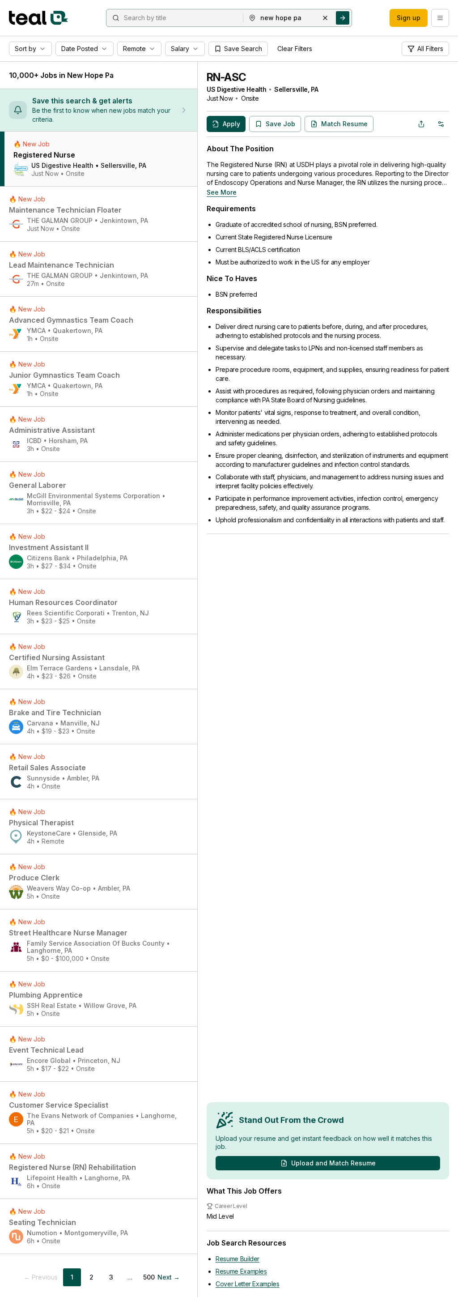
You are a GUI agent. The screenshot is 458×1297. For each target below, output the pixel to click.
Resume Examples (241, 1271)
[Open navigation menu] (440, 18)
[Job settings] (441, 124)
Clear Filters (294, 48)
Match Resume (344, 124)
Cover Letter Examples (248, 1284)
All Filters (430, 48)
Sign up (408, 17)
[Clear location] (325, 17)
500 (149, 1277)
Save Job (280, 124)
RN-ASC (226, 77)
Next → (169, 1277)
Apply (231, 124)
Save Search (243, 48)
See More (222, 192)
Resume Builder (237, 1259)
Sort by (25, 48)
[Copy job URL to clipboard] (421, 124)
